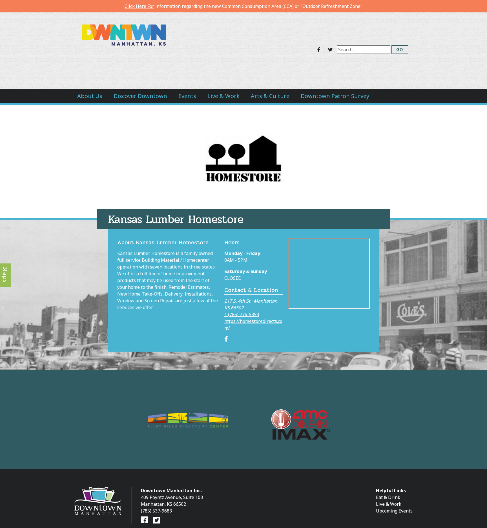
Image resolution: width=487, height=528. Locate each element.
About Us (89, 96)
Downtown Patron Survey (335, 96)
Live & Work (223, 96)
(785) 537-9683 (156, 511)
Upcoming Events (394, 511)
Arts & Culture (270, 96)
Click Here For (139, 6)
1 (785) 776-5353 (241, 314)
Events (187, 96)
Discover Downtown (140, 96)
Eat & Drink (388, 497)
